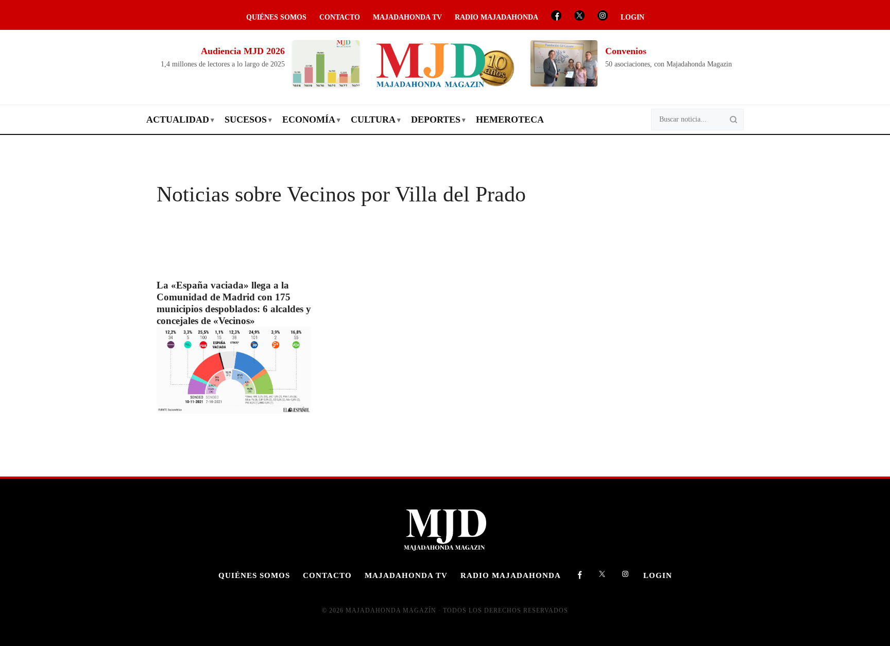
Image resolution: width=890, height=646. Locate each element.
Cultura (373, 119)
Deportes (435, 119)
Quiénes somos (276, 17)
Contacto (339, 17)
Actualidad (177, 119)
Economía (308, 119)
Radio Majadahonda (496, 17)
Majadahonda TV (407, 17)
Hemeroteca (510, 119)
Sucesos (246, 119)
